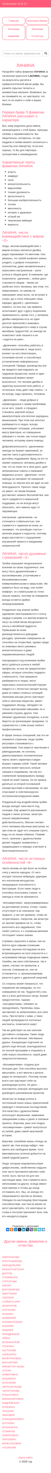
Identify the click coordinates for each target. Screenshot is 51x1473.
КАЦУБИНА (9, 1378)
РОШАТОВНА (10, 1394)
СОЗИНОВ (8, 1431)
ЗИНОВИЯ (8, 1415)
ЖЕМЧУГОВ (9, 1305)
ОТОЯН (6, 1370)
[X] (19, 1229)
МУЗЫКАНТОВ (11, 1342)
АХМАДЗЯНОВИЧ (13, 1419)
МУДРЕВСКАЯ (10, 1403)
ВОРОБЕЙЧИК (11, 1289)
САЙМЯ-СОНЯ (11, 1301)
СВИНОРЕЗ (9, 1354)
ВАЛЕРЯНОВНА (11, 1358)
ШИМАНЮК (9, 1317)
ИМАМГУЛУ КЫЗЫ (13, 1366)
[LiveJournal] (27, 1229)
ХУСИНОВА (9, 1447)
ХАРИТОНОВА (11, 1390)
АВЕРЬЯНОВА (10, 1257)
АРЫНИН (7, 1313)
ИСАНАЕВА (9, 1382)
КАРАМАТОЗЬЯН (12, 1321)
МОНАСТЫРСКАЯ (13, 1269)
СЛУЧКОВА (8, 1309)
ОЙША (6, 1338)
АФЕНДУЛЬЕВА (11, 1265)
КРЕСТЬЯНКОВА (12, 1261)
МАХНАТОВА (10, 1362)
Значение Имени (37, 20)
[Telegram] (43, 1229)
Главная (14, 20)
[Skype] (39, 1229)
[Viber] (31, 1229)
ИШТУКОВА (9, 1350)
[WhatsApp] (35, 1229)
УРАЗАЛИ (8, 1411)
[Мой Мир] (15, 1229)
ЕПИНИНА (8, 1407)
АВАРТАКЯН (9, 1293)
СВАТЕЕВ (8, 1297)
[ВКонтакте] (7, 1229)
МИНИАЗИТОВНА (13, 1398)
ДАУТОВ (7, 1273)
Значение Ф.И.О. (14, 3)
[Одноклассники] (11, 1229)
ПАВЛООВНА (10, 1435)
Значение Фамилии (13, 32)
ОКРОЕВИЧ (9, 1439)
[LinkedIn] (23, 1229)
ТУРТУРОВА (9, 1281)
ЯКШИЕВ (7, 1330)
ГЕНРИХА (8, 1346)
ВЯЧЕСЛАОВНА (11, 1443)
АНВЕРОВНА (10, 1374)
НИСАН (6, 1285)
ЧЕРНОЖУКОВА (12, 1386)
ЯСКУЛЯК (8, 1326)
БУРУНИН (8, 1423)
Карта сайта (25, 1457)
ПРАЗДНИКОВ (10, 1334)
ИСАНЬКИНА (10, 1427)
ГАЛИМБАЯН (10, 1277)
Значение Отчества (37, 32)
